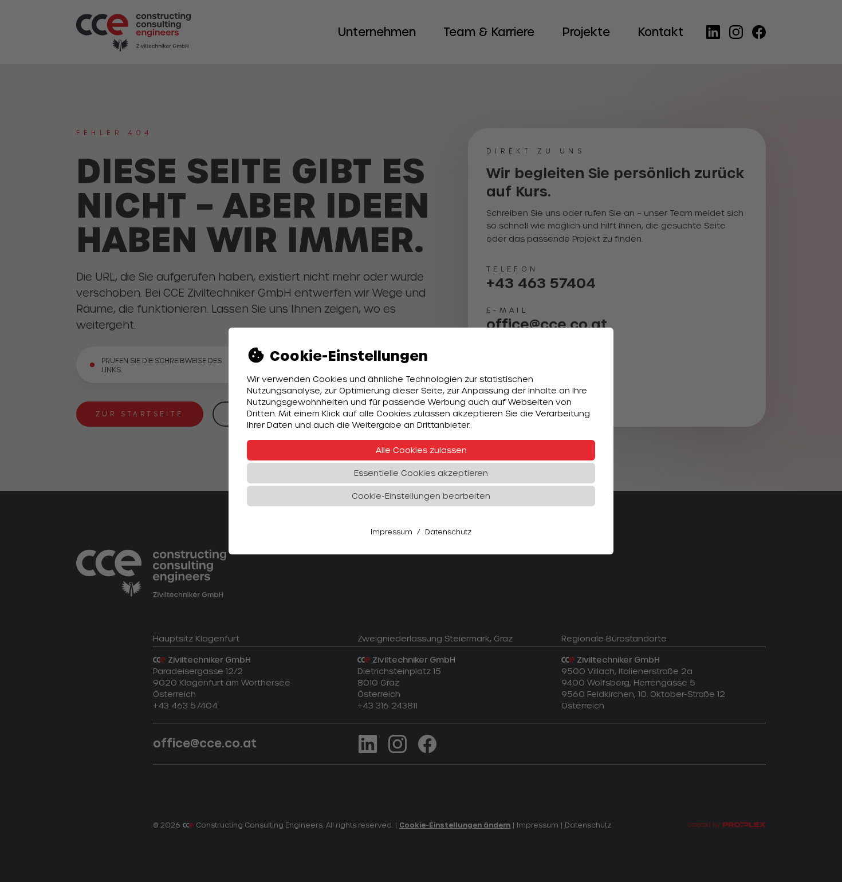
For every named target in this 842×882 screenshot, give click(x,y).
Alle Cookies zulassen (421, 450)
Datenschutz (448, 531)
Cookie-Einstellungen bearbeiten (421, 496)
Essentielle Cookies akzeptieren (421, 473)
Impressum (391, 531)
